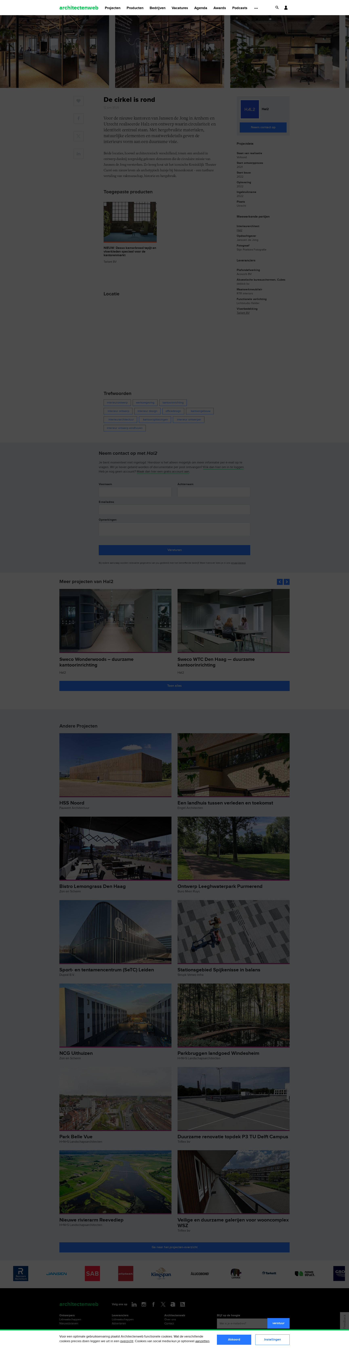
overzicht (126, 1341)
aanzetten (202, 1341)
